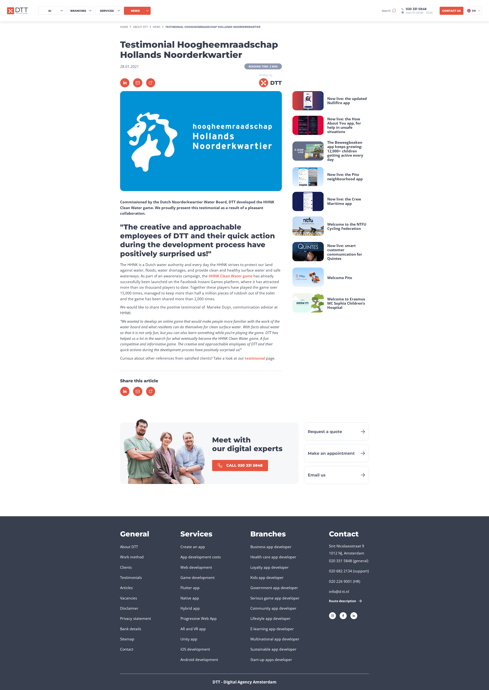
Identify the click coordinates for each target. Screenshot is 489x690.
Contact (126, 649)
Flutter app (190, 587)
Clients (126, 567)
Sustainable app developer (273, 649)
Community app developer (273, 608)
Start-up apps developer (271, 659)
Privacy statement (135, 618)
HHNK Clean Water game (230, 276)
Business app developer (270, 546)
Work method (132, 556)
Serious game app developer (275, 598)
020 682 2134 (340, 571)
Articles (126, 587)
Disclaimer (129, 608)
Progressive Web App (198, 618)
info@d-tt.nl (339, 591)
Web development (196, 567)
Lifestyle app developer (270, 618)
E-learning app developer (272, 628)
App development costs (200, 556)
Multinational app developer (274, 639)
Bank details (130, 628)
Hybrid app (190, 608)
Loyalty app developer (269, 567)
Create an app (192, 546)
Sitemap (127, 639)
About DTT (129, 546)
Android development (199, 659)
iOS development (195, 649)
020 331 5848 (416, 8)
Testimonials (131, 577)
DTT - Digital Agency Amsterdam (244, 682)
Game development (197, 577)
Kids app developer (267, 577)
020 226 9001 (340, 581)
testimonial (255, 358)
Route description (342, 601)
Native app (189, 598)
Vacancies (128, 598)
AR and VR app (193, 628)
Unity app (188, 639)
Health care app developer (273, 556)
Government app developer (274, 587)
